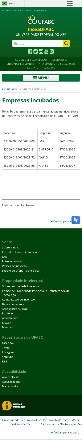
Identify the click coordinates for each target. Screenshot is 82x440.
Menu (43, 77)
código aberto (20, 424)
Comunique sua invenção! (31, 59)
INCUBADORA (59, 59)
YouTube (7, 357)
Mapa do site (39, 10)
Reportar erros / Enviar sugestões (61, 424)
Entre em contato (13, 261)
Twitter (6, 347)
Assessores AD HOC (15, 309)
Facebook (8, 343)
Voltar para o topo (66, 221)
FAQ (4, 257)
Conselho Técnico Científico (19, 252)
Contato (32, 67)
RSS (4, 361)
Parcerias (49, 67)
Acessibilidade (24, 10)
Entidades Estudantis (20, 63)
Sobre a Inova (10, 247)
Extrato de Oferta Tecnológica (20, 270)
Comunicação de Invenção (18, 299)
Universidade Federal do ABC (22, 420)
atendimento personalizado (57, 63)
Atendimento (10, 318)
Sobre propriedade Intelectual (21, 286)
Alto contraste (9, 10)
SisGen (6, 323)
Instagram (8, 352)
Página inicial (10, 89)
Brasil (13, 3)
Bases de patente (13, 304)
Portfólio (7, 313)
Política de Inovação (14, 266)
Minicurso (8, 327)
